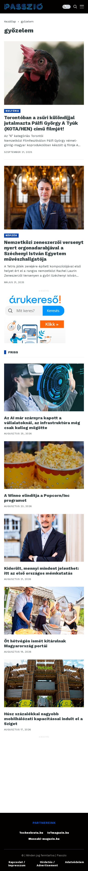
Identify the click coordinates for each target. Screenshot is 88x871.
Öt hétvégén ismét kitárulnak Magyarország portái (35, 643)
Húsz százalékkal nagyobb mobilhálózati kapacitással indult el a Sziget (43, 718)
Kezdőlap (10, 21)
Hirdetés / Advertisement (47, 864)
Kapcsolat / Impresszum (16, 864)
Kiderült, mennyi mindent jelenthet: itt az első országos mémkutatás (41, 571)
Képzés (11, 235)
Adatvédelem (74, 862)
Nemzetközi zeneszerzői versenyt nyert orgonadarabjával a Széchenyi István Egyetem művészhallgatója (43, 251)
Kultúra (12, 111)
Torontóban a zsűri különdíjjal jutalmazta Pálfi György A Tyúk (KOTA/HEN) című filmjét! (41, 123)
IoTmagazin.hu (58, 832)
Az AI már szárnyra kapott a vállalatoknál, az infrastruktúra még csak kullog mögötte (42, 422)
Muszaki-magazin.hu (44, 838)
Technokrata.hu (31, 832)
